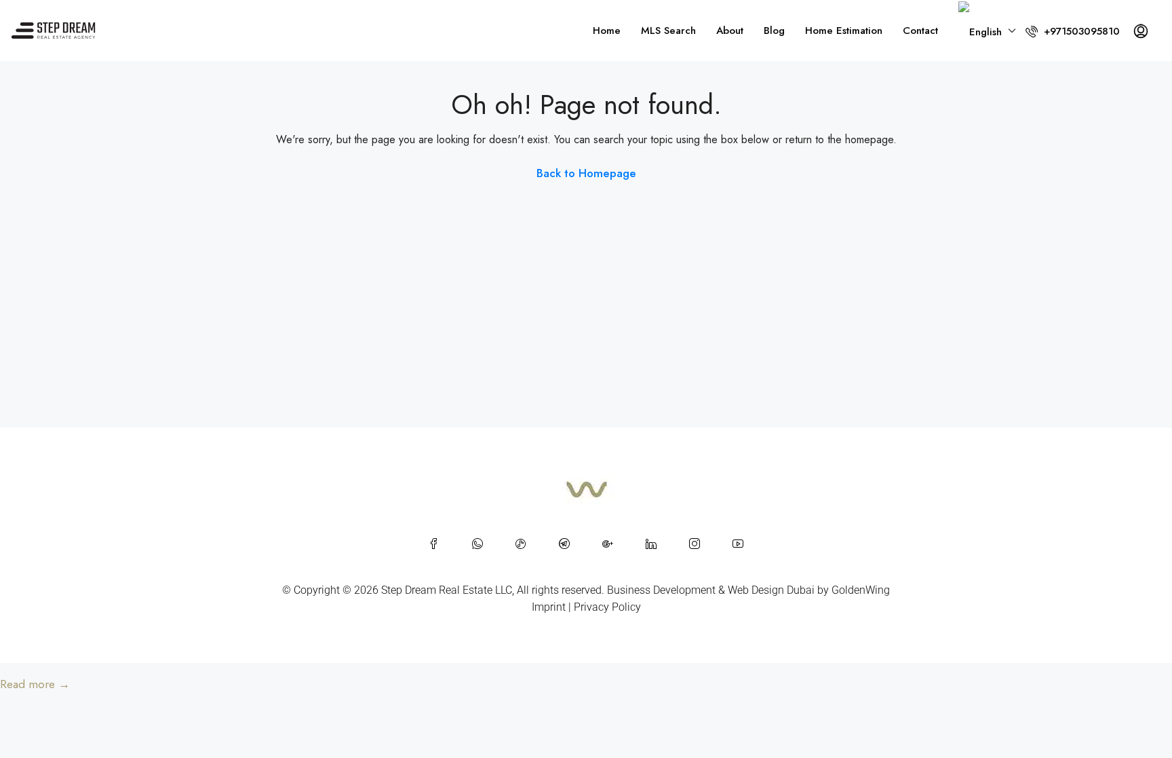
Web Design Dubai (771, 590)
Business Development (661, 590)
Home (607, 30)
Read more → (35, 684)
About (729, 30)
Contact (920, 30)
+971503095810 (1080, 31)
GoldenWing (861, 590)
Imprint (549, 607)
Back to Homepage (586, 173)
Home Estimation (843, 30)
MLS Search (668, 30)
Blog (774, 30)
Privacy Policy (607, 607)
